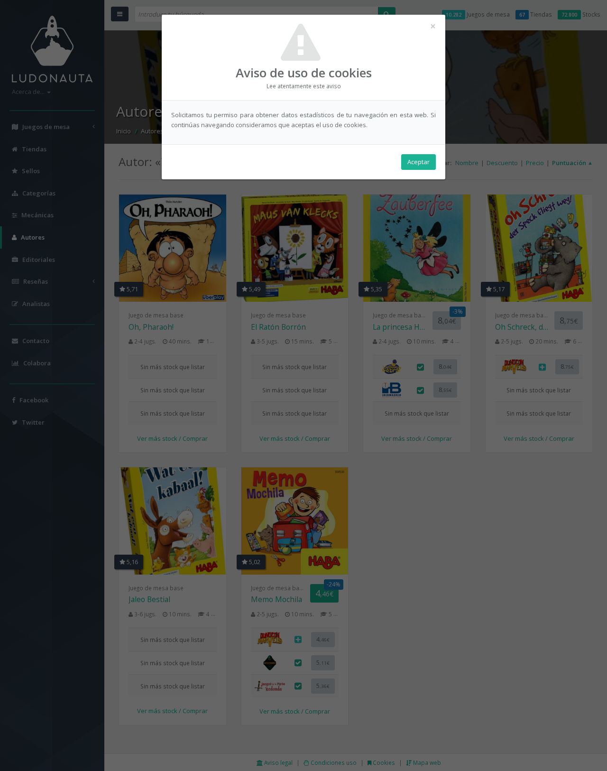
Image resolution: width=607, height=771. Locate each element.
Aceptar (418, 162)
